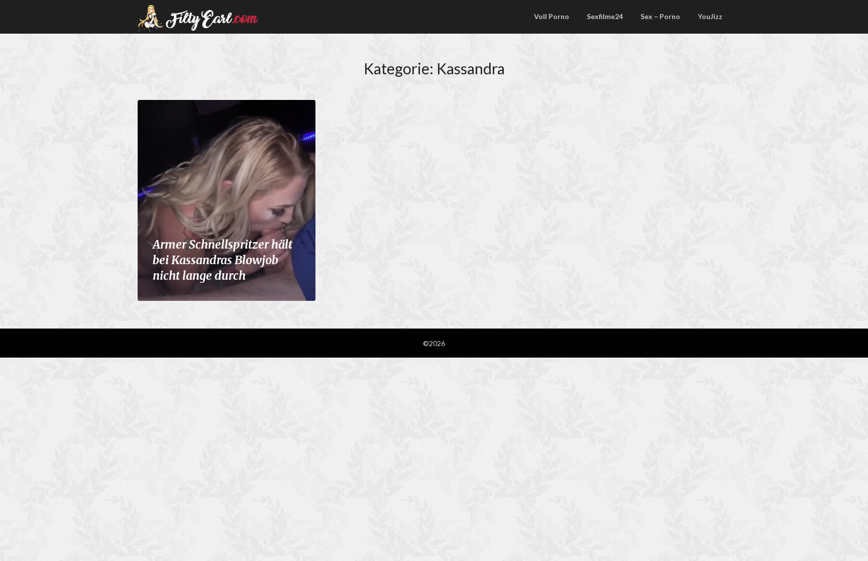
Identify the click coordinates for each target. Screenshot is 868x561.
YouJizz (710, 16)
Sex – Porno (660, 16)
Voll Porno (551, 16)
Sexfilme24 (605, 16)
